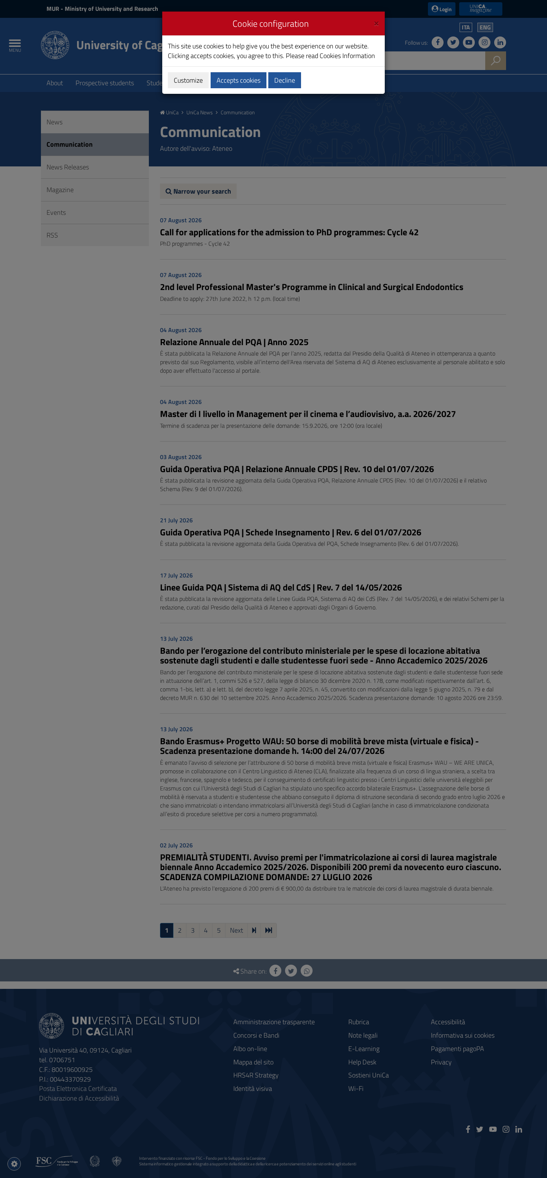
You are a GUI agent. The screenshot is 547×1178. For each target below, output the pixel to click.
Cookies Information (347, 56)
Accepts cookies (238, 80)
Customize (188, 80)
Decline (284, 80)
